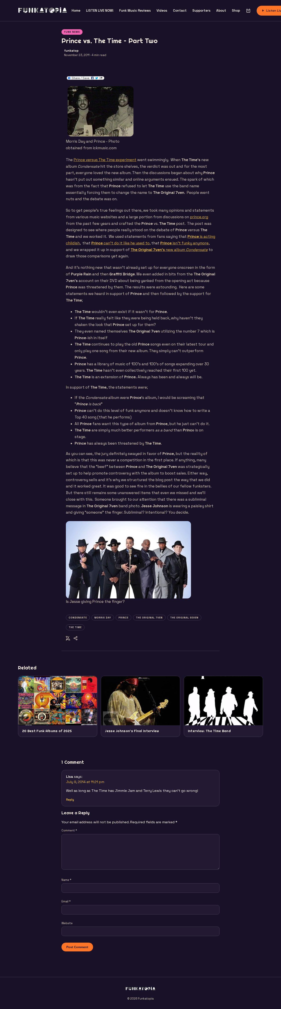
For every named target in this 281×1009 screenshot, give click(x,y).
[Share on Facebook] (75, 639)
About (221, 10)
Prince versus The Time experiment (105, 159)
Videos (162, 10)
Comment (69, 830)
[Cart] (248, 10)
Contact (180, 10)
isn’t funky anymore (184, 243)
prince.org (199, 217)
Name (66, 880)
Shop (236, 10)
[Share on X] (68, 639)
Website (67, 923)
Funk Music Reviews (135, 10)
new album (169, 249)
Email (66, 901)
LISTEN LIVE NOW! (99, 10)
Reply (70, 800)
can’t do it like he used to (120, 243)
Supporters (201, 10)
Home (76, 10)
